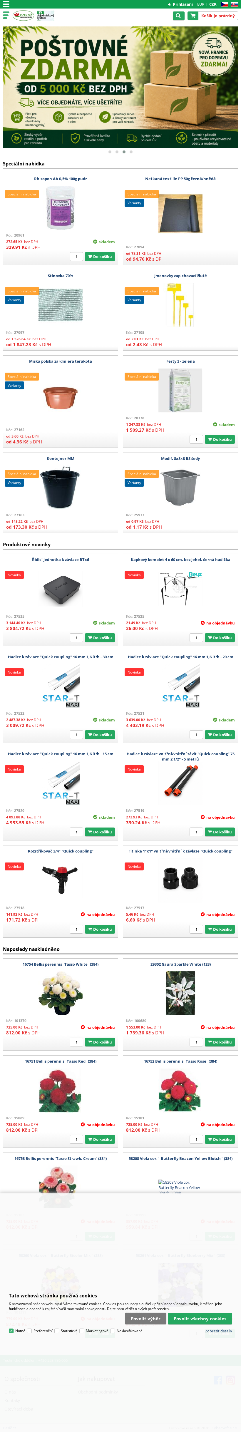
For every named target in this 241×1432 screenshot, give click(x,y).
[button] (109, 152)
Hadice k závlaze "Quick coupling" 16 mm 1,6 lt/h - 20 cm (180, 656)
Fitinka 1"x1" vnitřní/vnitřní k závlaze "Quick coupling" (180, 851)
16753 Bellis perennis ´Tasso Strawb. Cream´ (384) (60, 1158)
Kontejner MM (60, 458)
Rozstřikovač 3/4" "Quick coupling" (60, 851)
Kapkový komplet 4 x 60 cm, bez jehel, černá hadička (180, 559)
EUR (200, 4)
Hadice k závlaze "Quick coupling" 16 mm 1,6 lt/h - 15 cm (60, 753)
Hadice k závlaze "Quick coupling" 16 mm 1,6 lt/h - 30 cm (60, 656)
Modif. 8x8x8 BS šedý (180, 458)
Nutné (20, 1330)
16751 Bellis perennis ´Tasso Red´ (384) (60, 1061)
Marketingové (97, 1330)
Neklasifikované (130, 1330)
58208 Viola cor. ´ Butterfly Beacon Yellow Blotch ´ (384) (180, 1158)
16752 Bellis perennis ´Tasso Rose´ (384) (180, 1061)
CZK (213, 4)
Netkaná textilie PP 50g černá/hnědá (180, 178)
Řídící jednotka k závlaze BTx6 (60, 559)
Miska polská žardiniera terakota (60, 361)
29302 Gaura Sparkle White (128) (180, 964)
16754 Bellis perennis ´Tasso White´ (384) (60, 964)
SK (233, 4)
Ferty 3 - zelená (180, 361)
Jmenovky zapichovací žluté (180, 275)
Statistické (69, 1330)
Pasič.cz (23, 15)
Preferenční (43, 1330)
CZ (223, 4)
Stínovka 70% (60, 275)
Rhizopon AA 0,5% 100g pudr (60, 178)
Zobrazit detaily (218, 1331)
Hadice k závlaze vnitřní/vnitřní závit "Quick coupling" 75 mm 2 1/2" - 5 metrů (181, 756)
